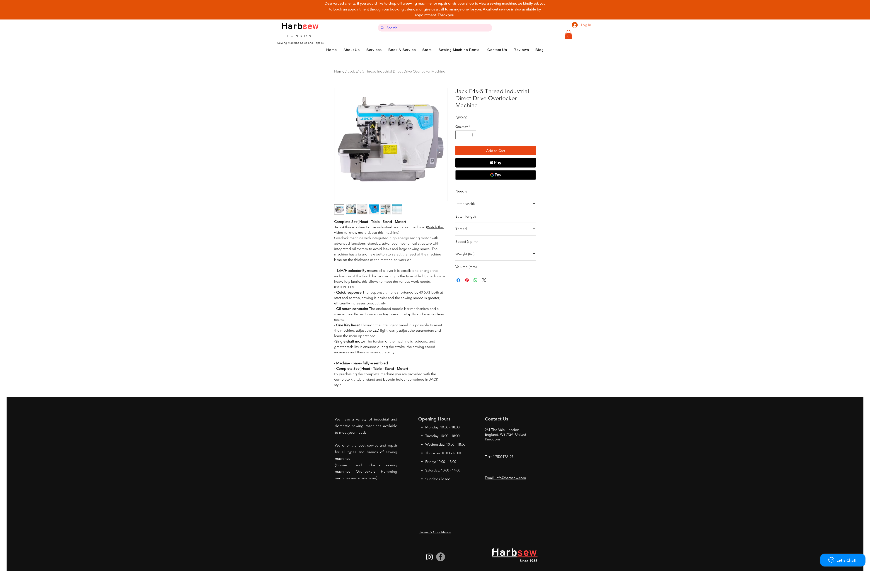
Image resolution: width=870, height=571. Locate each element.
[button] (568, 34)
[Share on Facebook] (458, 280)
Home (339, 71)
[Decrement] (459, 135)
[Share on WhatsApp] (475, 280)
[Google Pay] (495, 175)
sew (310, 25)
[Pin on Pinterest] (467, 280)
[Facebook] (440, 556)
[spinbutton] (466, 135)
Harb (292, 25)
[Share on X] (484, 280)
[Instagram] (429, 556)
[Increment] (473, 135)
